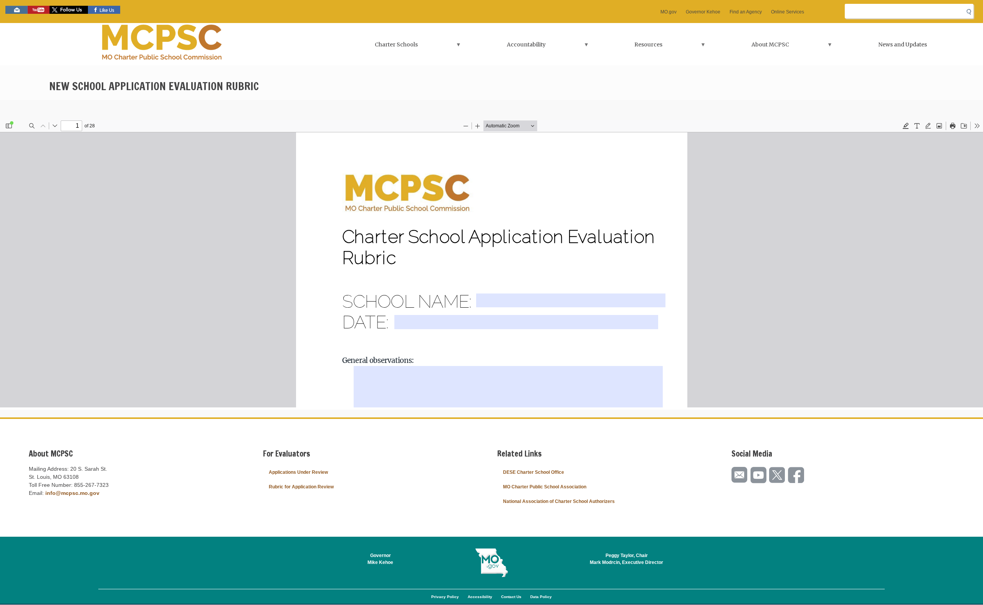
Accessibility (480, 597)
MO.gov (668, 12)
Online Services (787, 12)
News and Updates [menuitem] (902, 44)
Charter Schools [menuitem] (375, 47)
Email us (16, 10)
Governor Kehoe (703, 12)
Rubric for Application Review (301, 487)
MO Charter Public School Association (544, 487)
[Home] (162, 44)
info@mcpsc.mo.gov (72, 493)
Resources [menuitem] (627, 47)
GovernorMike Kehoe (380, 559)
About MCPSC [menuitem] (749, 47)
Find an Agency (746, 12)
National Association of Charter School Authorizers (559, 501)
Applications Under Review (298, 472)
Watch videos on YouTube (39, 10)
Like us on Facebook (104, 10)
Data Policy (541, 597)
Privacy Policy (445, 597)
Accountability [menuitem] (505, 47)
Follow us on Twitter (69, 10)
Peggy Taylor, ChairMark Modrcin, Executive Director (626, 559)
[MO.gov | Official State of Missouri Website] (491, 562)
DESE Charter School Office (533, 472)
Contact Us (511, 597)
